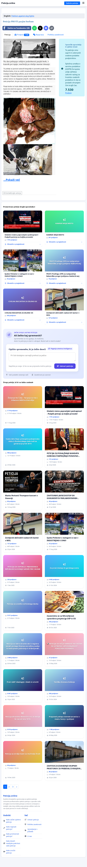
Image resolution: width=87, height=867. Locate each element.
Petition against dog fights (22, 16)
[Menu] (83, 3)
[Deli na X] (40, 28)
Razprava (39, 34)
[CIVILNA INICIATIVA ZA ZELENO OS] (22, 306)
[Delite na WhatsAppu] (34, 28)
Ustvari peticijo (66, 366)
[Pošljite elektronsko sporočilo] (46, 28)
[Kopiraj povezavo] (51, 28)
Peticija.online (8, 3)
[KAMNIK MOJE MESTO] (64, 228)
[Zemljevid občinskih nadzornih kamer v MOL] (64, 307)
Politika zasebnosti (56, 34)
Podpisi (22, 34)
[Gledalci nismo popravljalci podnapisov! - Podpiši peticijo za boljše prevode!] (22, 229)
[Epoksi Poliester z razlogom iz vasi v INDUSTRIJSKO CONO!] (22, 268)
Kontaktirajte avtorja (13, 193)
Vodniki (7, 815)
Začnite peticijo (72, 3)
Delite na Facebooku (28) (19, 28)
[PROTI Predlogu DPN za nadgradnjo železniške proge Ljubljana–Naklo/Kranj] (64, 268)
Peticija (7, 34)
